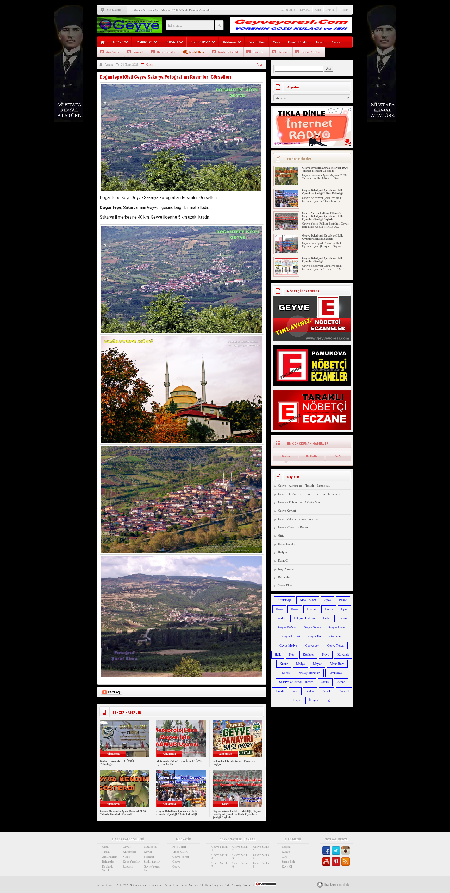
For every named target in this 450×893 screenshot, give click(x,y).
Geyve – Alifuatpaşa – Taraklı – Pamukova (304, 485)
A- (258, 64)
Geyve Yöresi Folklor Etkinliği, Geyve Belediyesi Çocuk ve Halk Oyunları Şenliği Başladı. (237, 814)
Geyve (344, 618)
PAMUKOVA (144, 41)
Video (276, 41)
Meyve (317, 664)
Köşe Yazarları (287, 568)
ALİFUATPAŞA (200, 41)
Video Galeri (180, 851)
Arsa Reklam (257, 41)
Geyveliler (314, 636)
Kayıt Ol (305, 9)
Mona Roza (337, 664)
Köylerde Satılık (228, 51)
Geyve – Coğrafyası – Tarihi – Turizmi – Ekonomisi (309, 493)
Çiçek (297, 700)
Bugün (286, 455)
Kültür (284, 664)
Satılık (325, 682)
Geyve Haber (337, 627)
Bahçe (343, 600)
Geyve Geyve (312, 627)
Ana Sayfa (112, 51)
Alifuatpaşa (284, 600)
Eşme (344, 609)
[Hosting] (320, 885)
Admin (109, 64)
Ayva (327, 600)
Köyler (335, 41)
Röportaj (258, 51)
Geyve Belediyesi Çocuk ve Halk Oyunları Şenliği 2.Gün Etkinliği (176, 812)
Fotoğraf (149, 856)
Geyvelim (335, 636)
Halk (278, 654)
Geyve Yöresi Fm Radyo (293, 527)
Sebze (341, 682)
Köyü (325, 654)
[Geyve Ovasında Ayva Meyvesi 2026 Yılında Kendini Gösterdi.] (286, 184)
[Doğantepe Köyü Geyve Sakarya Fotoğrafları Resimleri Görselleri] (181, 193)
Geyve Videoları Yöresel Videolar (298, 518)
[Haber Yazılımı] (338, 884)
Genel (319, 41)
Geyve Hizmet (291, 636)
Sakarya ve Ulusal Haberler (296, 682)
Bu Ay (338, 455)
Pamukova (335, 673)
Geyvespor (312, 645)
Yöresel (138, 51)
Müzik (286, 673)
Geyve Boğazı (287, 627)
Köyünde (343, 654)
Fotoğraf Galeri (298, 41)
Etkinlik (311, 609)
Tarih (295, 691)
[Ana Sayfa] (103, 42)
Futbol (327, 618)
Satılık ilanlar (152, 861)
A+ (262, 64)
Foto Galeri (179, 846)
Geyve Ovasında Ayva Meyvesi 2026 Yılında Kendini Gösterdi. (172, 10)
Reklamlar (229, 41)
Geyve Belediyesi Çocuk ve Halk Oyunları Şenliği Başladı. (322, 237)
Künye (330, 9)
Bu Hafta (312, 455)
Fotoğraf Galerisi (304, 618)
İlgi (328, 700)
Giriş (318, 9)
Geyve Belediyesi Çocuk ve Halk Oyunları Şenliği (322, 260)
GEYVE (118, 41)
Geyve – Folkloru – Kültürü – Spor (299, 502)
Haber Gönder (166, 51)
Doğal (294, 609)
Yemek (326, 691)
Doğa (279, 609)
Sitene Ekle (288, 9)
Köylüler (308, 654)
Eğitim (329, 609)
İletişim (344, 9)
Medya (300, 664)
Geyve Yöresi (335, 645)
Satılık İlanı (196, 51)
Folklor (280, 618)
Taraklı (279, 691)
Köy (292, 654)
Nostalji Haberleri (309, 673)
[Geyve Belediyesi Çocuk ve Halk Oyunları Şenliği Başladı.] (286, 251)
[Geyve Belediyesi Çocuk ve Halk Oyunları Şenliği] (286, 274)
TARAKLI (171, 41)
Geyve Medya (288, 645)
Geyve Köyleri (311, 51)
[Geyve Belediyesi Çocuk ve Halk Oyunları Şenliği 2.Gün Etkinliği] (286, 206)
